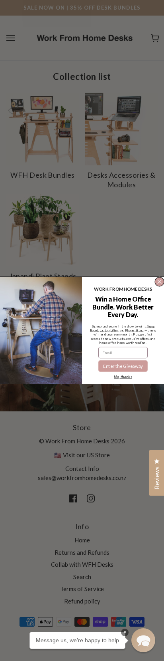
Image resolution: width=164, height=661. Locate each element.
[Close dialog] (159, 281)
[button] (143, 640)
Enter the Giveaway (123, 366)
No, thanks (123, 376)
